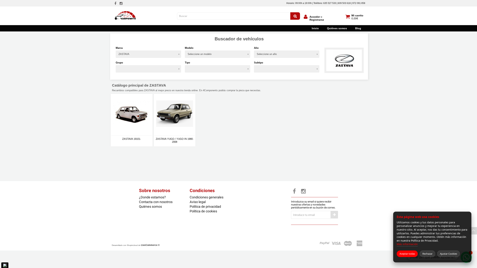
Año (256, 48)
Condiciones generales (206, 197)
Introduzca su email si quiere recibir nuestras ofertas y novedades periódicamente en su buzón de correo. (313, 204)
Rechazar (427, 253)
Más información (407, 244)
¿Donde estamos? (152, 197)
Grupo (119, 62)
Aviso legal (198, 202)
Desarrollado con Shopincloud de (136, 245)
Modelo (189, 48)
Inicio (315, 28)
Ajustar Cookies (448, 253)
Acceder (314, 16)
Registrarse (316, 19)
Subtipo (258, 62)
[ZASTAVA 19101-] (131, 114)
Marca (119, 48)
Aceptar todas (407, 253)
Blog (358, 28)
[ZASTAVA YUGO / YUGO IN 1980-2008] (174, 114)
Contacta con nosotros (156, 202)
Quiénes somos (337, 28)
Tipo (187, 62)
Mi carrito (357, 15)
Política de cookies (203, 211)
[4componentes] (126, 9)
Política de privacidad (205, 206)
